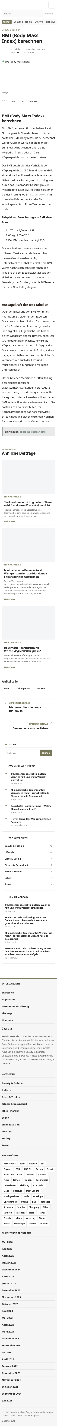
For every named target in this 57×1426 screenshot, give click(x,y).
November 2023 (11, 1297)
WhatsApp (19, 1223)
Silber (46, 1207)
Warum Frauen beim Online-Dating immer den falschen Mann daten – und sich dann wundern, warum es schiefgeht (28, 951)
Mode (26, 1196)
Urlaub (18, 1218)
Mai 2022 (7, 1352)
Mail (14, 101)
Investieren (10, 1185)
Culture (6, 1090)
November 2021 (11, 1379)
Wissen (44, 1223)
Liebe (6, 1190)
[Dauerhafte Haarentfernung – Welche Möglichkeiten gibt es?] (28, 623)
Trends (7, 1218)
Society (6, 1138)
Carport (8, 1169)
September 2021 (12, 1393)
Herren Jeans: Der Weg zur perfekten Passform (31, 820)
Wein (42, 1218)
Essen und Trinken (13, 1174)
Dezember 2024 (11, 1269)
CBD (18, 1169)
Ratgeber (45, 1201)
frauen (28, 1180)
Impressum (9, 999)
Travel (28, 884)
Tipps (31, 1212)
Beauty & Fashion (23, 21)
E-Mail (7, 688)
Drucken (33, 101)
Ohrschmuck (10, 1201)
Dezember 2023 (11, 1290)
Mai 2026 (7, 1242)
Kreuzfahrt (39, 1185)
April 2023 (8, 1324)
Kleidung (24, 1185)
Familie (30, 1174)
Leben (28, 878)
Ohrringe (38, 1196)
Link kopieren (23, 688)
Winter (32, 1223)
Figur (6, 1180)
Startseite (8, 992)
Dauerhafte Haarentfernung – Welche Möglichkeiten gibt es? (22, 649)
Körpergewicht (39, 194)
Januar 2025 (9, 1262)
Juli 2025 (7, 1248)
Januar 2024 (9, 1283)
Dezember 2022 (11, 1338)
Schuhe (21, 1207)
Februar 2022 (10, 1366)
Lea (17, 52)
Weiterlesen (10, 521)
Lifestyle (39, 21)
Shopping (34, 1207)
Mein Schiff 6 (32, 1190)
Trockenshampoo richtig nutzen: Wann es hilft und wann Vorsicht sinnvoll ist (28, 503)
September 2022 (12, 1345)
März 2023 (8, 1331)
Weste (7, 1223)
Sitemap (7, 1013)
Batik (22, 1163)
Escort (50, 1169)
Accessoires (10, 1163)
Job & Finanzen (10, 1110)
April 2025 (8, 1255)
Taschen (20, 1212)
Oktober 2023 (10, 1304)
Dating (39, 1169)
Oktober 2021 (10, 1386)
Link (23, 101)
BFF (42, 1163)
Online (24, 1201)
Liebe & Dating (28, 858)
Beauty (33, 1163)
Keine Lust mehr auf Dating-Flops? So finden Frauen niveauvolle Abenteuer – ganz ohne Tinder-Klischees (26, 920)
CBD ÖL (28, 1169)
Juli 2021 (7, 1400)
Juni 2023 (7, 1310)
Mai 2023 (7, 1317)
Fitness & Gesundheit (28, 865)
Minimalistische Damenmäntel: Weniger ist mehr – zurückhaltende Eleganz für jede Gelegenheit (25, 573)
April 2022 (8, 1359)
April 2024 (8, 1276)
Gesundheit (42, 1180)
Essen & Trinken (28, 871)
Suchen (49, 13)
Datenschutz (8, 1420)
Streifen (8, 1212)
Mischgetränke (11, 1196)
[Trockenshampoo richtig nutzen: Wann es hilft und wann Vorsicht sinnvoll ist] (28, 477)
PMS (34, 1201)
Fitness (16, 1180)
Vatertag (30, 1218)
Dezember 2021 (11, 1373)
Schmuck (8, 1207)
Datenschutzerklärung (15, 1006)
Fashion (42, 1174)
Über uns (7, 1020)
